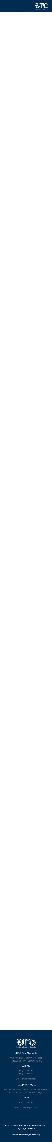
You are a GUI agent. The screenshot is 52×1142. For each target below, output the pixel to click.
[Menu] (3, 5)
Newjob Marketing (32, 1135)
